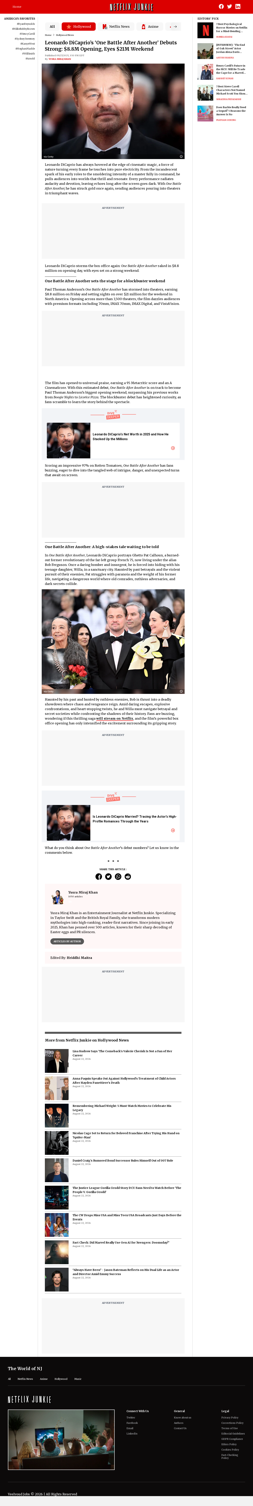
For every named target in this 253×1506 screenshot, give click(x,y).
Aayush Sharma (225, 57)
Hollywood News (65, 35)
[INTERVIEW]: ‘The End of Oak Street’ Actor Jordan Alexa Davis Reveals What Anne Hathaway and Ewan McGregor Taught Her (230, 48)
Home (17, 7)
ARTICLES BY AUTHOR (67, 941)
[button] (182, 156)
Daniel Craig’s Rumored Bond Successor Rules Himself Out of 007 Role (123, 1178)
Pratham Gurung (226, 120)
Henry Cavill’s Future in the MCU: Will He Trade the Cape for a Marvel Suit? (230, 69)
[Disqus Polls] (113, 969)
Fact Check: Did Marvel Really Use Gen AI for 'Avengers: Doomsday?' (121, 1260)
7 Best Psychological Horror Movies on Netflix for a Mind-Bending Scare (231, 28)
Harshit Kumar (224, 78)
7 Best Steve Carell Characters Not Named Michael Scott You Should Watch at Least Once (232, 90)
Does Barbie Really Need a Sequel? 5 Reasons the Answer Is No (231, 111)
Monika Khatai (224, 37)
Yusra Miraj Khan (60, 59)
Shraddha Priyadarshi (228, 99)
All (52, 27)
